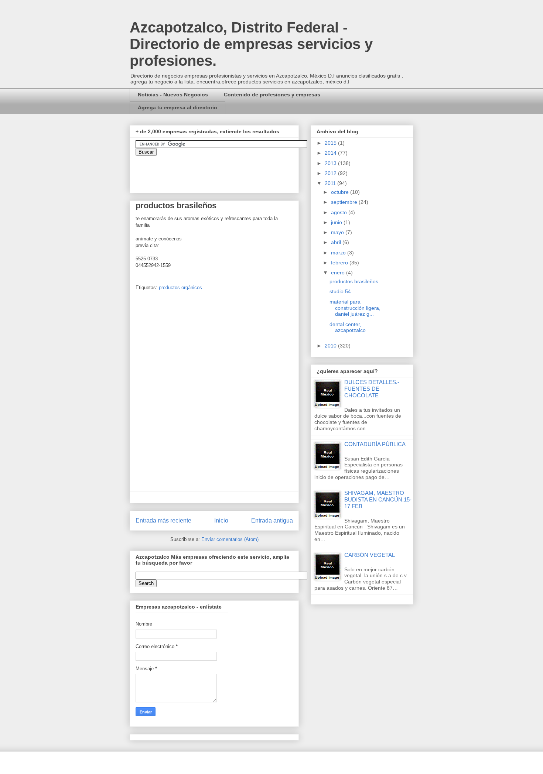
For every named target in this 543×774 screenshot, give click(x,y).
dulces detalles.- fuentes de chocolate (371, 388)
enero (338, 272)
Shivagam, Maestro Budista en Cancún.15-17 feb (377, 499)
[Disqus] (214, 393)
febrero (340, 263)
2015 (331, 143)
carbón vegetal (369, 555)
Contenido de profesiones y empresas (272, 94)
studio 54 (340, 291)
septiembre (345, 202)
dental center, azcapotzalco (347, 327)
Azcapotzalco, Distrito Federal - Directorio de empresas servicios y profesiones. (251, 44)
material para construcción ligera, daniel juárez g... (354, 308)
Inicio (221, 520)
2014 (331, 153)
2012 (331, 173)
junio (337, 222)
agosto (339, 212)
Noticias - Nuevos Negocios (173, 94)
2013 (331, 163)
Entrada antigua (272, 520)
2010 (331, 346)
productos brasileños (353, 281)
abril (336, 242)
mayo (338, 232)
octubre (340, 192)
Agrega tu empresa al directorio (177, 107)
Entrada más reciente (163, 520)
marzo (339, 253)
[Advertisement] (22, 607)
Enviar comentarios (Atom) (230, 539)
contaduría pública (375, 444)
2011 (331, 183)
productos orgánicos (180, 287)
